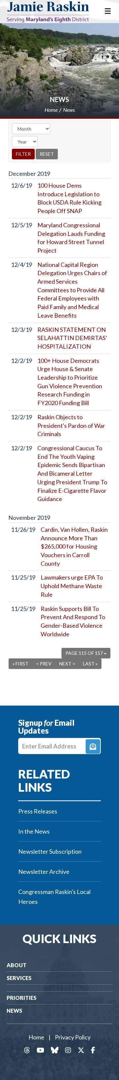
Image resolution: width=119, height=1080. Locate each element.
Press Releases (37, 811)
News (59, 99)
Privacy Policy (73, 1037)
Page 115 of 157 (84, 653)
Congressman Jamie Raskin (53, 11)
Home (36, 1037)
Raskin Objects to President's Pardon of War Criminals (71, 425)
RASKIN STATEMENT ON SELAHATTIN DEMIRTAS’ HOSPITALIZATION (72, 338)
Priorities (21, 998)
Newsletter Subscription (50, 851)
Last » (90, 663)
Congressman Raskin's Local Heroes (54, 896)
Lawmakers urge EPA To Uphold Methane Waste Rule (72, 586)
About (16, 965)
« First (20, 663)
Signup (92, 746)
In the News (34, 831)
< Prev (44, 663)
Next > (67, 663)
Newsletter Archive (43, 871)
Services (19, 978)
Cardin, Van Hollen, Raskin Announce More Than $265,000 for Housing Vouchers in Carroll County (74, 546)
